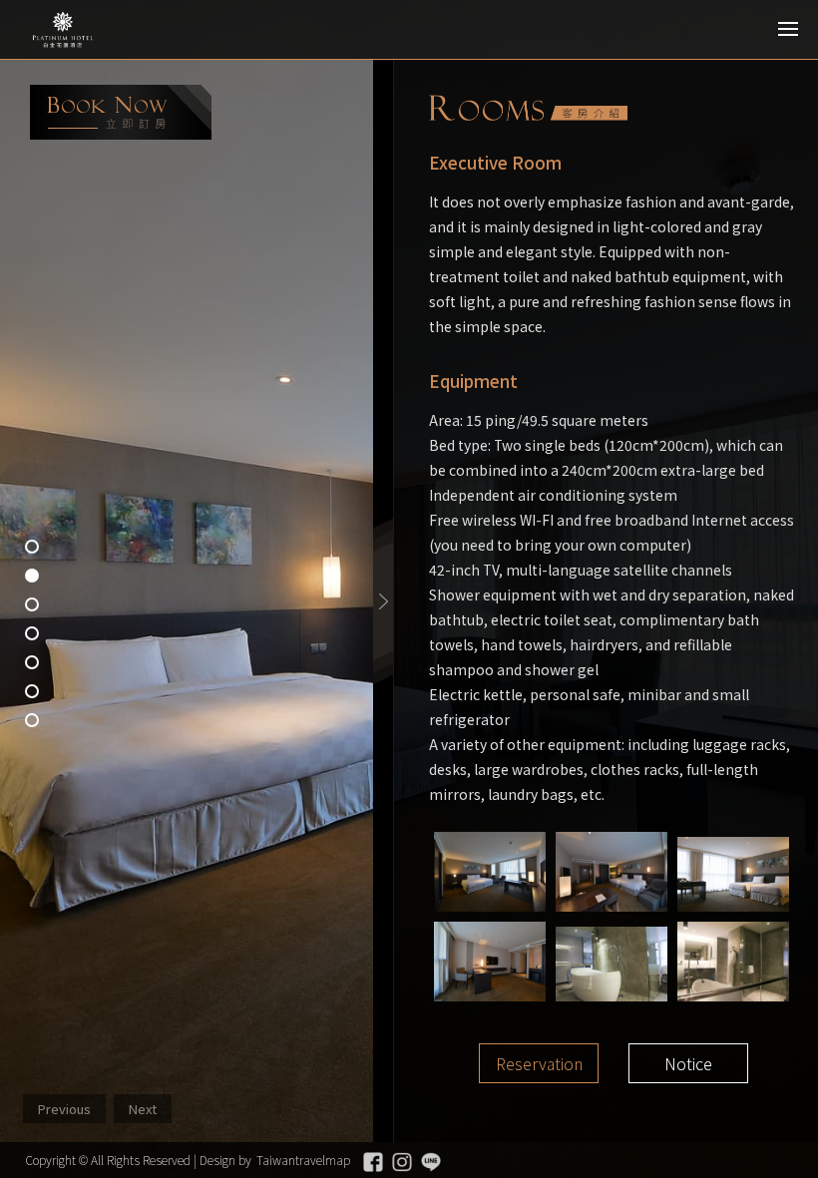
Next (143, 1108)
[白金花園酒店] (105, 30)
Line (431, 1162)
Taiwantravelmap (303, 1159)
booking (120, 112)
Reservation (539, 1063)
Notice (688, 1063)
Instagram (402, 1162)
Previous (64, 1108)
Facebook (373, 1162)
